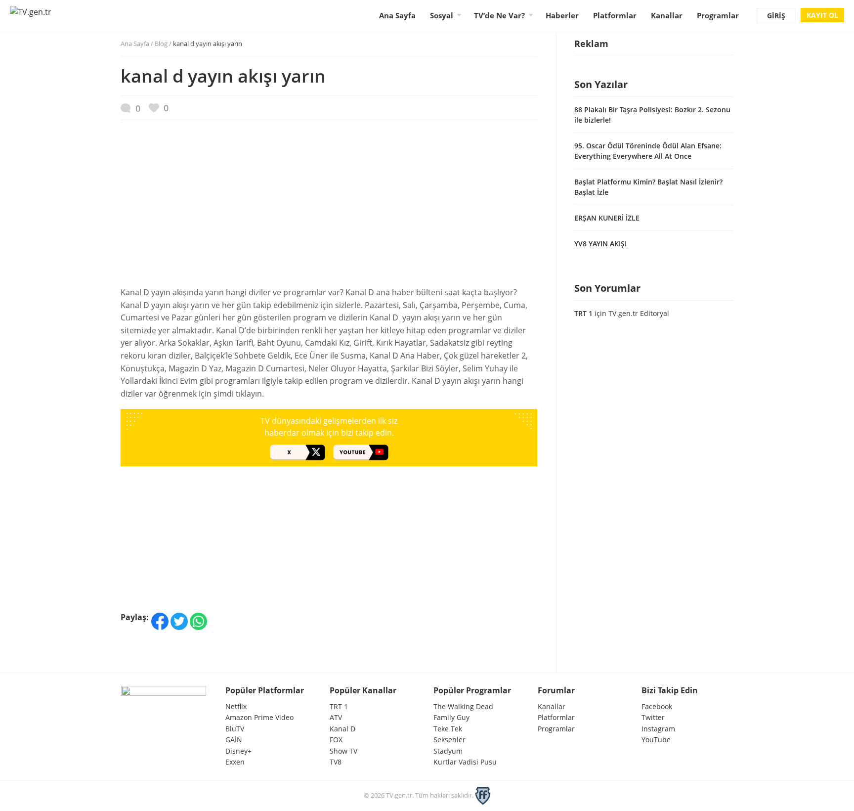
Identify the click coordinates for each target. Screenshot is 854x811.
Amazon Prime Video (259, 717)
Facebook (656, 706)
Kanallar (667, 15)
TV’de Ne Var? (499, 15)
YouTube (656, 739)
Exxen (235, 761)
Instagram (658, 728)
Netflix (236, 706)
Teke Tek (447, 728)
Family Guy (451, 717)
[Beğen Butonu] (159, 108)
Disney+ (238, 751)
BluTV (234, 728)
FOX (336, 739)
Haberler (562, 15)
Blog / (198, 43)
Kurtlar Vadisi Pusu (465, 761)
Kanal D (342, 728)
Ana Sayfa (397, 15)
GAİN (233, 739)
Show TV (343, 751)
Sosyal (441, 15)
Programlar (718, 15)
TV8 (336, 761)
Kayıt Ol (822, 15)
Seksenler (449, 739)
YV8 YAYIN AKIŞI (600, 243)
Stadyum (448, 751)
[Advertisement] (329, 208)
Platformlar (615, 15)
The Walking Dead (463, 706)
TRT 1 (583, 313)
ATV (336, 717)
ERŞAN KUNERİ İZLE (607, 218)
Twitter (653, 717)
